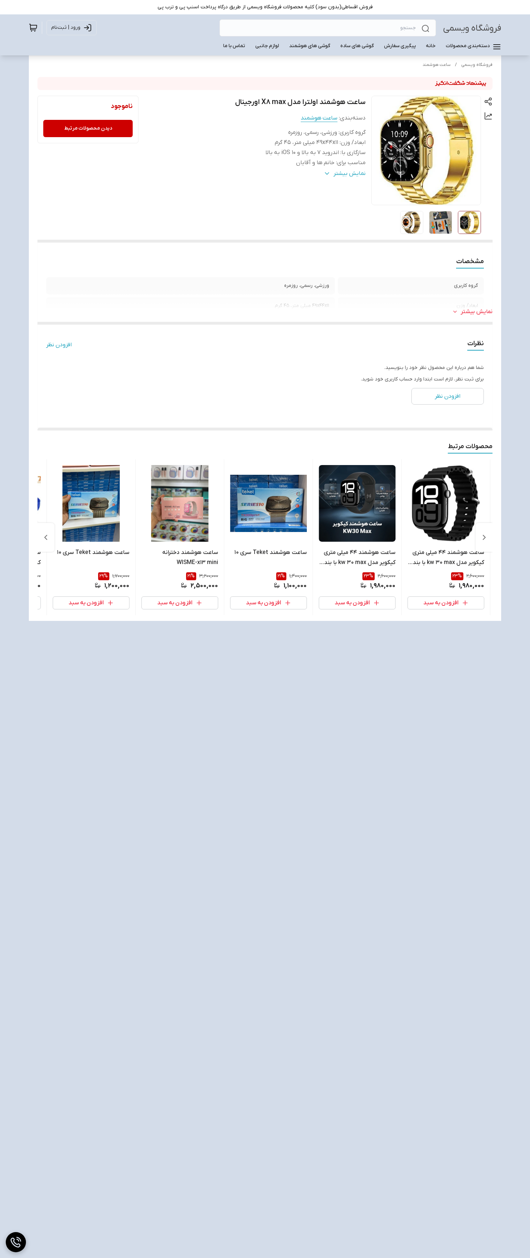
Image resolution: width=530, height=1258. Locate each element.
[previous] (484, 537)
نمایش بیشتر (477, 311)
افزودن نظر (59, 344)
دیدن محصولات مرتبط (88, 128)
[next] (45, 537)
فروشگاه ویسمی (472, 28)
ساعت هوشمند (437, 65)
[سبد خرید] (33, 27)
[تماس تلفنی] (16, 1242)
